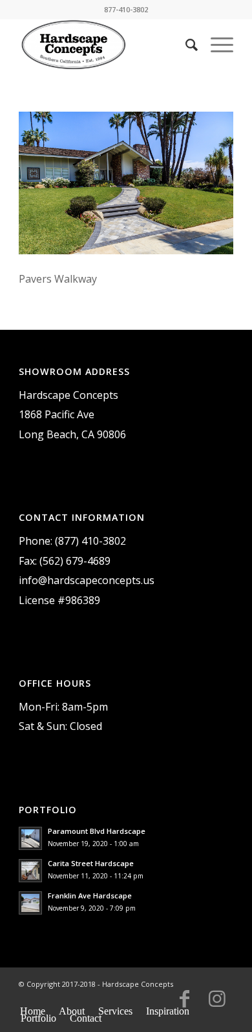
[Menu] (215, 44)
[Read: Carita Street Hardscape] (30, 870)
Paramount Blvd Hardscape (96, 831)
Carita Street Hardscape (91, 863)
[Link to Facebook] (185, 1004)
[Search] (185, 44)
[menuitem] (185, 44)
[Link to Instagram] (217, 1004)
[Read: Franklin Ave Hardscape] (30, 903)
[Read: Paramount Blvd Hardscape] (30, 838)
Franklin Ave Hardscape (90, 895)
